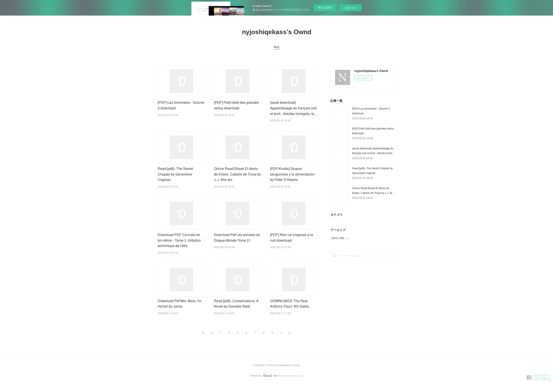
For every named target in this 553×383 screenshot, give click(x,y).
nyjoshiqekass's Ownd (276, 31)
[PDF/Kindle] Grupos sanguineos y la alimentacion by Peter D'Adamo (292, 174)
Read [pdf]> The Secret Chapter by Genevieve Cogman (175, 174)
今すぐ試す (325, 7)
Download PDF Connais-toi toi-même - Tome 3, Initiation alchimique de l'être (179, 240)
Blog (276, 47)
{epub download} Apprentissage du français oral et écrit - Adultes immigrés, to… (294, 108)
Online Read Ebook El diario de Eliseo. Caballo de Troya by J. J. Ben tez (237, 174)
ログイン (350, 8)
